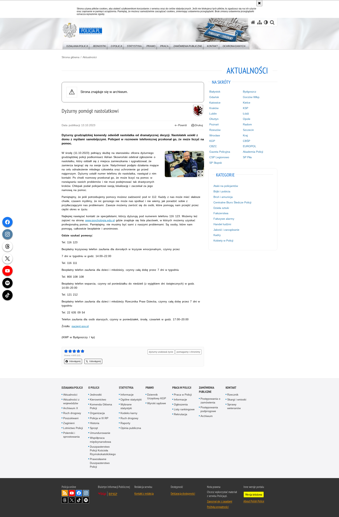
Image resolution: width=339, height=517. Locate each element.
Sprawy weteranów (234, 406)
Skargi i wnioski (236, 399)
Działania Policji (72, 388)
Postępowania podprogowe (209, 409)
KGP (212, 140)
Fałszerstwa (220, 213)
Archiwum (206, 416)
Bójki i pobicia (221, 191)
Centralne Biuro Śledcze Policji (232, 202)
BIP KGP (113, 494)
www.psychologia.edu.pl (100, 220)
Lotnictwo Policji (73, 428)
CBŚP (246, 140)
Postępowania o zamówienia (210, 400)
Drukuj (199, 125)
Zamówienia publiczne (206, 390)
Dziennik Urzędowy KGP (156, 396)
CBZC (213, 146)
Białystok (214, 91)
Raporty (125, 423)
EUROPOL (249, 146)
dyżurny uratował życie (161, 352)
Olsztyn (214, 118)
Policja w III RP (99, 418)
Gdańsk (214, 97)
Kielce (246, 102)
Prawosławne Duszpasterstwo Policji (100, 462)
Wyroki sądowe (156, 403)
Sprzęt (94, 428)
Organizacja (97, 413)
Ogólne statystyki (131, 399)
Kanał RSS (65, 493)
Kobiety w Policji (223, 240)
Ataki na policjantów (225, 185)
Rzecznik (232, 394)
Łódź (246, 113)
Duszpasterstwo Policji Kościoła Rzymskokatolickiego (103, 450)
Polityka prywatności (218, 507)
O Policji (93, 388)
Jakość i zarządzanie (226, 229)
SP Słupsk (215, 162)
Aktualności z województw (71, 401)
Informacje (127, 394)
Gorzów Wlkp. (251, 97)
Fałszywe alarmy (223, 218)
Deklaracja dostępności (183, 493)
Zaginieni (69, 423)
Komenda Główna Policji (101, 406)
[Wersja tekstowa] (266, 22)
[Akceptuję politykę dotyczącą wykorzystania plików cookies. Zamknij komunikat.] (259, 3)
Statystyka (126, 388)
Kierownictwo (98, 399)
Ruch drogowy (72, 413)
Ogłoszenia (181, 404)
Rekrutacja (180, 414)
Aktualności (90, 57)
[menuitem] (77, 45)
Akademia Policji (253, 151)
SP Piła (247, 157)
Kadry (217, 235)
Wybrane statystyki (126, 406)
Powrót (182, 125)
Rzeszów (215, 129)
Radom (247, 124)
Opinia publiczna (130, 428)
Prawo (150, 388)
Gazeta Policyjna (219, 151)
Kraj (245, 135)
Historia (94, 423)
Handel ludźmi (222, 224)
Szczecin (248, 129)
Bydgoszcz (249, 91)
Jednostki (96, 394)
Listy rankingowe (184, 409)
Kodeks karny (128, 413)
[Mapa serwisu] (259, 22)
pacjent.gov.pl (80, 326)
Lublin (213, 113)
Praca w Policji (181, 388)
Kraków (214, 108)
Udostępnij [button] (75, 361)
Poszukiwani (70, 418)
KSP (245, 108)
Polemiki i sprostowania (71, 434)
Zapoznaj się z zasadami (219, 501)
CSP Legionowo (219, 157)
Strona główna (70, 57)
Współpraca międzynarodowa (100, 439)
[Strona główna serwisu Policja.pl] (253, 22)
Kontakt (231, 388)
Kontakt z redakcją (144, 493)
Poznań (214, 124)
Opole (246, 118)
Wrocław (214, 135)
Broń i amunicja (223, 196)
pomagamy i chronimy (188, 352)
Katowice (215, 102)
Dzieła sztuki (221, 207)
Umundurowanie (100, 432)
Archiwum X (70, 408)
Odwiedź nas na (72, 493)
